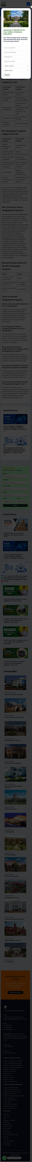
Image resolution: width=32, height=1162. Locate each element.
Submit (7, 75)
